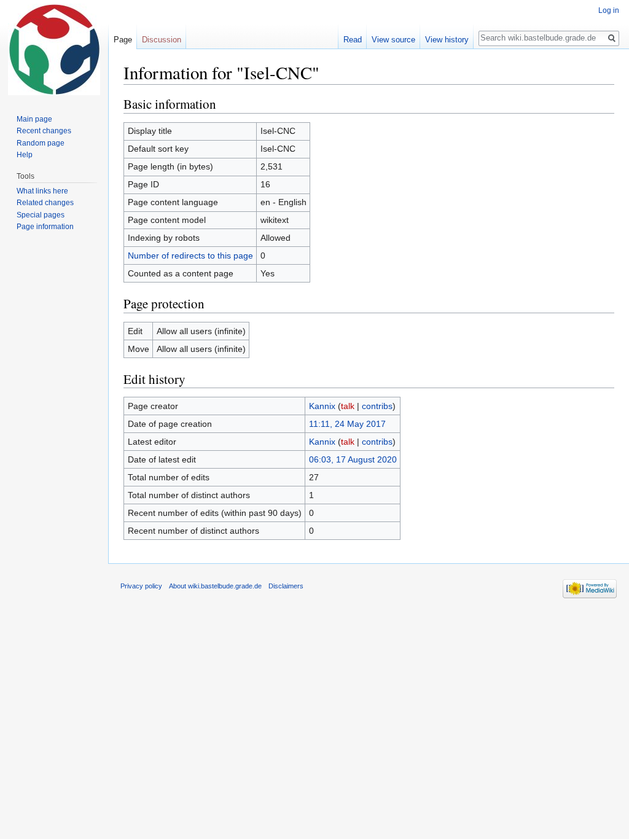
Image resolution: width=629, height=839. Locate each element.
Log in (608, 10)
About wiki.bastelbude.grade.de (215, 586)
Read (352, 39)
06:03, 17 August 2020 (353, 459)
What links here (42, 191)
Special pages (40, 215)
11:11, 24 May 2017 (347, 424)
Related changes (45, 202)
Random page (40, 143)
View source (393, 39)
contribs (377, 406)
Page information (45, 226)
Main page (34, 119)
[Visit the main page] (54, 49)
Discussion (161, 39)
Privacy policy (141, 586)
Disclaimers (285, 586)
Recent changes (44, 131)
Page (123, 39)
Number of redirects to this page (190, 255)
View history (447, 39)
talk (347, 406)
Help (25, 154)
